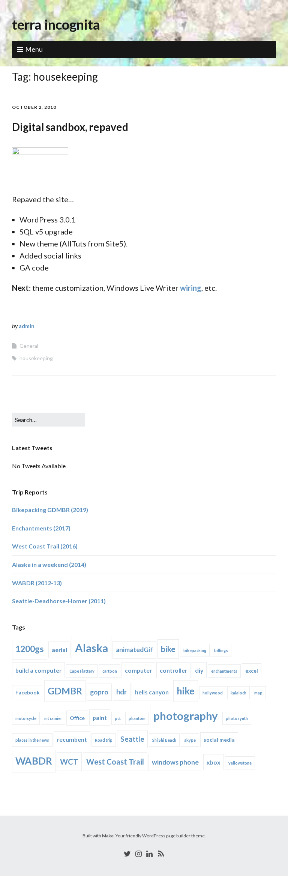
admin (26, 326)
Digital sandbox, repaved (70, 126)
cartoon (109, 671)
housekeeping (36, 358)
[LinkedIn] (149, 853)
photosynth (237, 718)
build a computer (38, 670)
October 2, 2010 (34, 107)
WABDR (33, 761)
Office (77, 718)
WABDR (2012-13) (37, 582)
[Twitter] (127, 853)
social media (219, 739)
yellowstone (240, 762)
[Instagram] (138, 853)
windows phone (175, 762)
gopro (99, 692)
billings (221, 650)
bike (168, 649)
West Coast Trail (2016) (45, 546)
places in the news (32, 740)
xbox (213, 762)
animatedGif (134, 650)
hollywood (212, 692)
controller (173, 670)
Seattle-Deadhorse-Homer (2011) (59, 600)
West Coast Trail (115, 761)
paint (100, 717)
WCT (69, 761)
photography (185, 715)
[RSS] (161, 853)
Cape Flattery (81, 671)
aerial (59, 649)
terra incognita (56, 24)
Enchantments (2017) (41, 528)
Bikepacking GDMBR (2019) (50, 509)
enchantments (224, 671)
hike (186, 690)
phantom (137, 718)
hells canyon (152, 692)
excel (251, 670)
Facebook (27, 692)
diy (199, 670)
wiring (190, 287)
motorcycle (25, 718)
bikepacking (194, 650)
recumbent (72, 739)
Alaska (91, 647)
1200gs (29, 649)
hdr (121, 691)
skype (190, 740)
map (258, 692)
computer (138, 670)
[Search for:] (48, 419)
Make (108, 835)
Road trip (103, 740)
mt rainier (53, 718)
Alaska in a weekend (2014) (49, 564)
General (29, 346)
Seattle (132, 739)
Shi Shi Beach (164, 740)
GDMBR (65, 690)
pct (118, 718)
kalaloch (238, 692)
